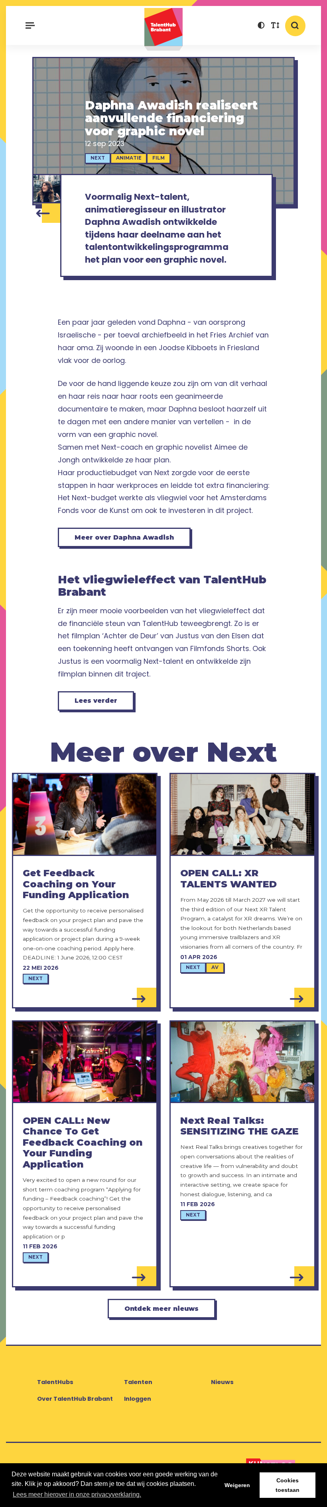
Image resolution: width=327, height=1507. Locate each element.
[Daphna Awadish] (47, 188)
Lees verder (96, 700)
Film (158, 158)
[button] (261, 26)
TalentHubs (55, 1382)
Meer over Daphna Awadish (124, 537)
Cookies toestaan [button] (287, 1485)
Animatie (129, 158)
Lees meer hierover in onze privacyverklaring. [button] (77, 1494)
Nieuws (222, 1382)
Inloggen (137, 1399)
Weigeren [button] (237, 1485)
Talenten (138, 1382)
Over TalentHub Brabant (75, 1399)
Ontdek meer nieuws (161, 1308)
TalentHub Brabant (163, 29)
